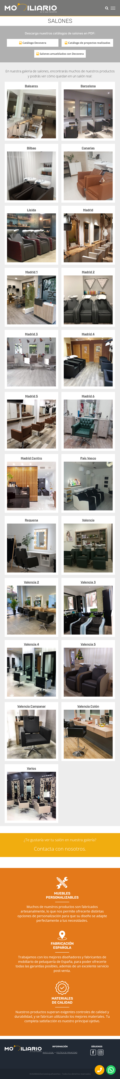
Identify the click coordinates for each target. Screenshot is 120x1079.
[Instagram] (100, 1052)
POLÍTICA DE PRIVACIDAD (66, 1052)
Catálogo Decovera (34, 43)
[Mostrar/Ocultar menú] (113, 8)
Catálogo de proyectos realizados (89, 43)
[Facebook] (93, 1052)
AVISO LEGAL (48, 1052)
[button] (111, 1070)
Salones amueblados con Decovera (62, 53)
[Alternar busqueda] (106, 8)
